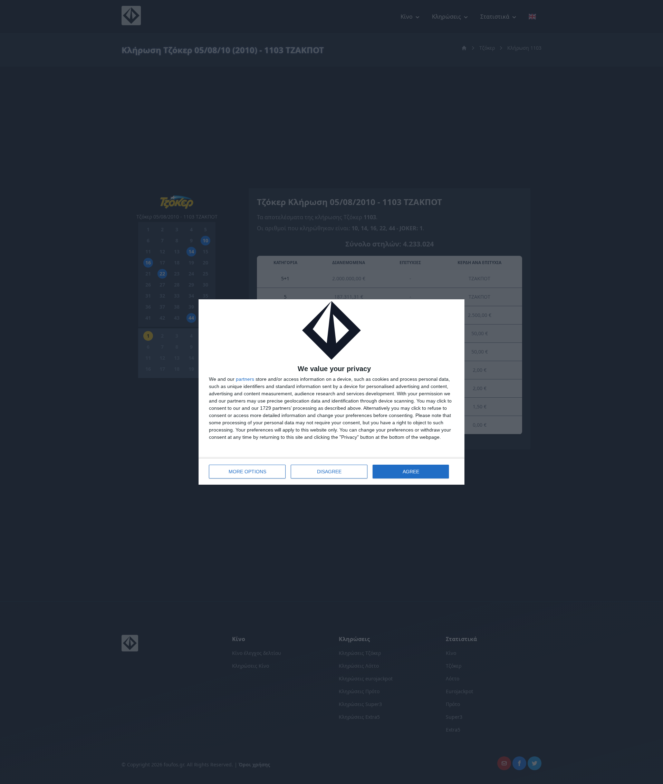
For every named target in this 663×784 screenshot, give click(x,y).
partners (245, 379)
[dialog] (331, 392)
